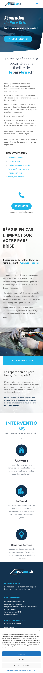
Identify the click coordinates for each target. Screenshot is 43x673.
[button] (40, 630)
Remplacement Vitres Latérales (15, 607)
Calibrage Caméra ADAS (12, 612)
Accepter (21, 654)
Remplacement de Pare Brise (14, 601)
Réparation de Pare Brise (13, 604)
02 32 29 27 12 (21, 206)
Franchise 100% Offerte (12, 624)
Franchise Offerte (15, 157)
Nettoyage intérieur (16, 176)
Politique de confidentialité (27, 670)
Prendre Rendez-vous (18, 39)
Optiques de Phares (11, 615)
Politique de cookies (12, 670)
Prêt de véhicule (15, 173)
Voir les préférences (21, 665)
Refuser (21, 660)
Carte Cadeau (14, 161)
